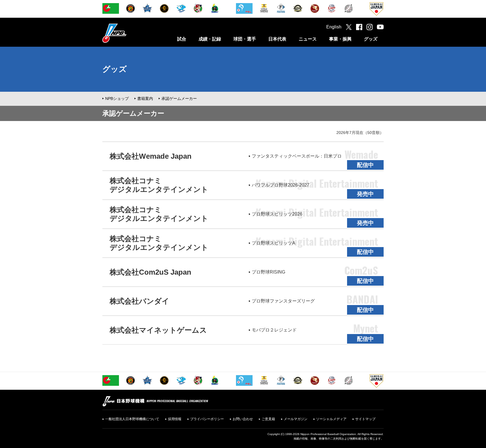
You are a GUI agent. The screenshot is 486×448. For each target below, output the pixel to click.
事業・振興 (340, 39)
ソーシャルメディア (331, 419)
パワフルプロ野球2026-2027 (280, 185)
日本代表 (277, 39)
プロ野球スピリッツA (273, 243)
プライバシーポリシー (207, 419)
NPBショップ (117, 98)
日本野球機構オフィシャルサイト (128, 33)
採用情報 (174, 419)
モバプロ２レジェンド (274, 330)
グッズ (370, 39)
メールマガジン (295, 419)
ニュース (308, 39)
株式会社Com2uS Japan (150, 272)
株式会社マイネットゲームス (158, 330)
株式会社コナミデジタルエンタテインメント (159, 185)
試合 (181, 39)
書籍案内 (145, 98)
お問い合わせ (243, 419)
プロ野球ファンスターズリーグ (283, 301)
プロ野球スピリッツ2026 (277, 214)
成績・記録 (210, 39)
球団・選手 (244, 39)
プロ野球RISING (268, 272)
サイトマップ (365, 419)
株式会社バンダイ (139, 301)
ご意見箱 (268, 419)
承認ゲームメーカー (179, 98)
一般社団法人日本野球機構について (132, 419)
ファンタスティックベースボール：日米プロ (297, 156)
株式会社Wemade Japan (151, 156)
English (333, 26)
